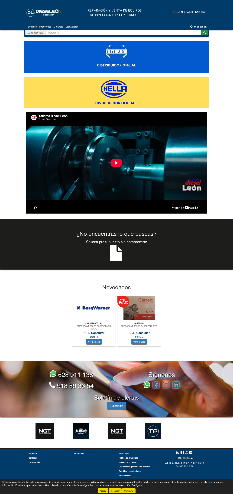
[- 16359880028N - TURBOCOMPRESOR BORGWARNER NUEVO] (94, 308)
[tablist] (116, 323)
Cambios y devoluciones (130, 471)
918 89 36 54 (74, 385)
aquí (210, 482)
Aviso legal (124, 453)
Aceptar (103, 490)
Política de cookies (127, 462)
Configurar (128, 490)
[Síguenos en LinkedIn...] (176, 385)
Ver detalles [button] (94, 341)
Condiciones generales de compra (134, 466)
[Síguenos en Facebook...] (156, 385)
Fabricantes (45, 26)
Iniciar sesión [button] (199, 26)
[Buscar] (204, 32)
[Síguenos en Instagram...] (166, 385)
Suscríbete (116, 406)
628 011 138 (74, 374)
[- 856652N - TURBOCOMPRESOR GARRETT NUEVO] (139, 308)
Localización (71, 26)
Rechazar (115, 490)
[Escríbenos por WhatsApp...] (147, 385)
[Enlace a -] (44, 431)
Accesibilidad (125, 475)
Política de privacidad (128, 457)
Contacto (58, 26)
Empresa (32, 26)
